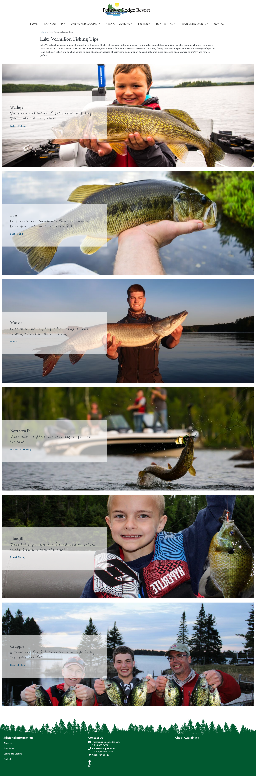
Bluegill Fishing (17, 557)
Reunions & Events (193, 23)
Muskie (13, 341)
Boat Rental (164, 23)
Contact (220, 23)
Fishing (143, 23)
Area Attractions (118, 23)
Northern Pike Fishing (20, 449)
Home (33, 23)
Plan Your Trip (53, 23)
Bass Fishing (16, 233)
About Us (8, 743)
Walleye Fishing (18, 126)
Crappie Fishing (17, 665)
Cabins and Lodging (84, 23)
